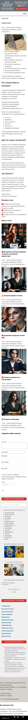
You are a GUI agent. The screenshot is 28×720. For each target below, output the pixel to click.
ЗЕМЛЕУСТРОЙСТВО (9, 514)
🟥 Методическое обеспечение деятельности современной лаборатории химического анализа (13, 206)
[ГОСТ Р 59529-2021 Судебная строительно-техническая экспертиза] (14, 592)
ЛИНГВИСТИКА (8, 527)
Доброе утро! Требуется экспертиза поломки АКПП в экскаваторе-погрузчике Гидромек (15, 659)
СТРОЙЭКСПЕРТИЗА (9, 513)
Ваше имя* (4, 456)
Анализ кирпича (6, 194)
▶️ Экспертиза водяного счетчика (12, 295)
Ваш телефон (5, 462)
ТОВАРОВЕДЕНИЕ (9, 532)
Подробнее (17, 715)
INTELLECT (7, 534)
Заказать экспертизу (21, 9)
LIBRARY (6, 539)
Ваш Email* (4, 452)
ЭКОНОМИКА (8, 518)
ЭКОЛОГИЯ (7, 530)
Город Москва (6, 606)
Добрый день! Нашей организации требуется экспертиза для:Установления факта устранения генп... (15, 654)
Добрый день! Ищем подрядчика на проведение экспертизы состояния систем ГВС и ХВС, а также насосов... (15, 648)
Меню (25, 14)
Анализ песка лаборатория (9, 196)
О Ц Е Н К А (7, 520)
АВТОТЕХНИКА (8, 535)
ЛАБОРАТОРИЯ (5, 18)
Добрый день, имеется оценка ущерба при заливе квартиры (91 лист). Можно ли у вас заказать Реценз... (15, 669)
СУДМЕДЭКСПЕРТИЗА (10, 525)
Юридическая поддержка (14, 499)
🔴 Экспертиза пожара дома (10, 419)
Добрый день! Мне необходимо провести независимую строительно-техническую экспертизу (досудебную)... (14, 664)
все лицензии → (6, 584)
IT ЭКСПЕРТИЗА (8, 528)
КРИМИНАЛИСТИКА (9, 521)
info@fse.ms (21, 6)
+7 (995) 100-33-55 (21, 4)
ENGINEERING (8, 516)
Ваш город (4, 468)
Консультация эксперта (14, 642)
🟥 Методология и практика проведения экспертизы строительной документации (14, 254)
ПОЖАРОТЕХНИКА (9, 523)
